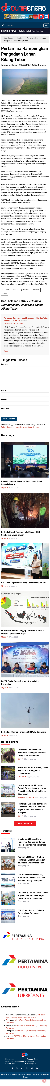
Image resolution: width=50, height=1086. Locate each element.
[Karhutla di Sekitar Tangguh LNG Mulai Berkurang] (25, 710)
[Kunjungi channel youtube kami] (37, 1068)
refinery (36, 290)
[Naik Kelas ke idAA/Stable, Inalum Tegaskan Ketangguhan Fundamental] (8, 773)
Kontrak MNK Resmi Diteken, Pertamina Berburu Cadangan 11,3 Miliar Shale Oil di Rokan (31, 860)
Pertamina (25, 290)
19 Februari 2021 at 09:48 (13, 323)
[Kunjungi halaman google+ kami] (27, 1068)
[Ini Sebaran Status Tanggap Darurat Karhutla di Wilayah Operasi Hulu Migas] (25, 609)
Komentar (5, 364)
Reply (6, 351)
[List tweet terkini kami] (21, 1068)
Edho (8, 1020)
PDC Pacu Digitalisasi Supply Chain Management (23, 583)
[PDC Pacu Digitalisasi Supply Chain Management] (25, 561)
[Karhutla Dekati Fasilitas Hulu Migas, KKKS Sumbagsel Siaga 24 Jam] (25, 510)
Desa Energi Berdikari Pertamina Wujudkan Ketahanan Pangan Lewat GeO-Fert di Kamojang (33, 895)
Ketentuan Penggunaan (14, 1061)
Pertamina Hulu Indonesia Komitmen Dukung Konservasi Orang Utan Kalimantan (32, 753)
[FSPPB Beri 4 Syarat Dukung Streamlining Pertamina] (25, 659)
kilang (15, 290)
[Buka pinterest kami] (16, 1068)
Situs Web (5, 409)
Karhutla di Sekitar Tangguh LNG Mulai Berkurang (23, 732)
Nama (4, 390)
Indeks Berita (25, 823)
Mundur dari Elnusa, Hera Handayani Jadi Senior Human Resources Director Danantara (32, 842)
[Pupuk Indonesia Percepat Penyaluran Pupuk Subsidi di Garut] (25, 459)
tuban (5, 294)
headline (6, 290)
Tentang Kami (32, 1059)
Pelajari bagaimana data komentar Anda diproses (20, 427)
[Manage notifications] (44, 1081)
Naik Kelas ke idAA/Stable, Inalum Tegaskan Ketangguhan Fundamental (33, 770)
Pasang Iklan (10, 1063)
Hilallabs (25, 1077)
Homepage (9, 1059)
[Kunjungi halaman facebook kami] (12, 1068)
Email (4, 400)
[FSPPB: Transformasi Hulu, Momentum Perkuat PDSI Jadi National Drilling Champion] (8, 880)
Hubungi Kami (32, 1063)
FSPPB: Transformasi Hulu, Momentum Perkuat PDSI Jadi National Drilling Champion (31, 878)
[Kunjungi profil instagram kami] (32, 1068)
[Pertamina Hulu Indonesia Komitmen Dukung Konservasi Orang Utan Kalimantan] (8, 755)
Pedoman (30, 1061)
